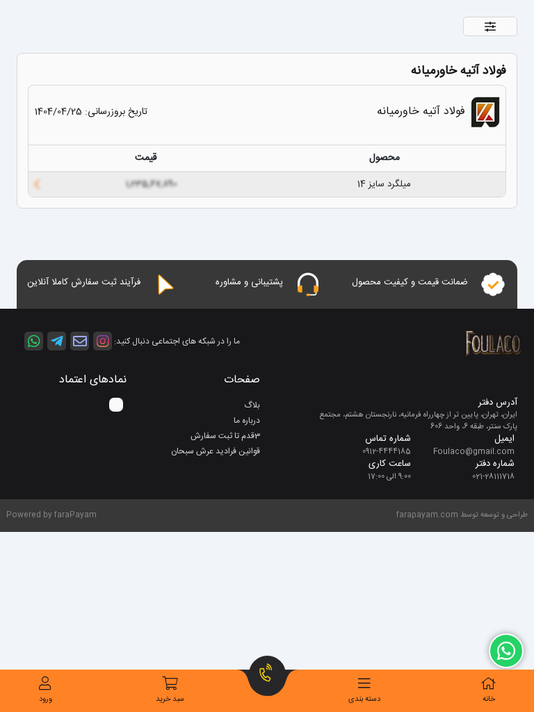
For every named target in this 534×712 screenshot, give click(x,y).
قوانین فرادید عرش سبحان (215, 451)
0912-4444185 (386, 452)
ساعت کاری (390, 464)
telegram (56, 341)
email (79, 341)
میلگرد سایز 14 (384, 184)
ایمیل (504, 439)
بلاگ (252, 405)
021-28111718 (493, 477)
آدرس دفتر (497, 403)
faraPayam (75, 515)
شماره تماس (388, 439)
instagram (102, 341)
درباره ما (247, 421)
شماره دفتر (495, 464)
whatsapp (33, 341)
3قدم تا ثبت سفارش (225, 436)
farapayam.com (427, 515)
